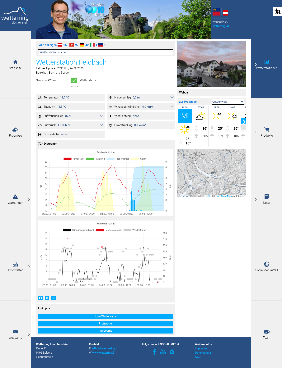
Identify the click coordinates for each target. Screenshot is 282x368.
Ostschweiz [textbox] (219, 101)
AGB (197, 357)
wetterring (221, 26)
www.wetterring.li (103, 352)
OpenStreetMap (224, 196)
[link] (15, 199)
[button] (15, 62)
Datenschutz (203, 352)
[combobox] (228, 102)
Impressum (202, 348)
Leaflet (208, 196)
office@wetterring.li (105, 348)
